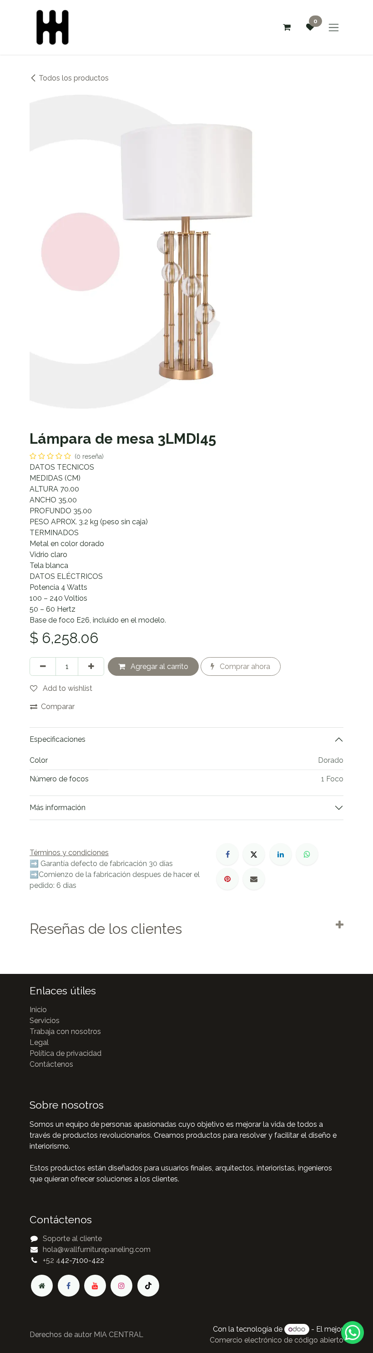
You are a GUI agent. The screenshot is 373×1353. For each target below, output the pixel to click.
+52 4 (51, 1260)
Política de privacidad (65, 1053)
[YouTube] (95, 1286)
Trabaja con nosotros (65, 1031)
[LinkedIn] (281, 854)
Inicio (38, 1009)
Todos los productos (74, 78)
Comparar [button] (58, 706)
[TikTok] (148, 1286)
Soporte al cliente (72, 1238)
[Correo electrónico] (254, 879)
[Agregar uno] (91, 666)
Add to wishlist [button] (66, 688)
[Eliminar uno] (43, 666)
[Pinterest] (227, 879)
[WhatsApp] (307, 854)
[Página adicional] (42, 1286)
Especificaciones (58, 739)
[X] (254, 854)
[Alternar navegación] (333, 27)
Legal (39, 1042)
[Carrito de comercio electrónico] (287, 27)
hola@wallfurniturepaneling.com (97, 1249)
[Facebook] (227, 854)
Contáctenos (51, 1064)
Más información (58, 807)
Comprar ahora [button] (244, 666)
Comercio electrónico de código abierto (276, 1340)
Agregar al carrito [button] (158, 666)
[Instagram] (121, 1286)
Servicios (45, 1020)
